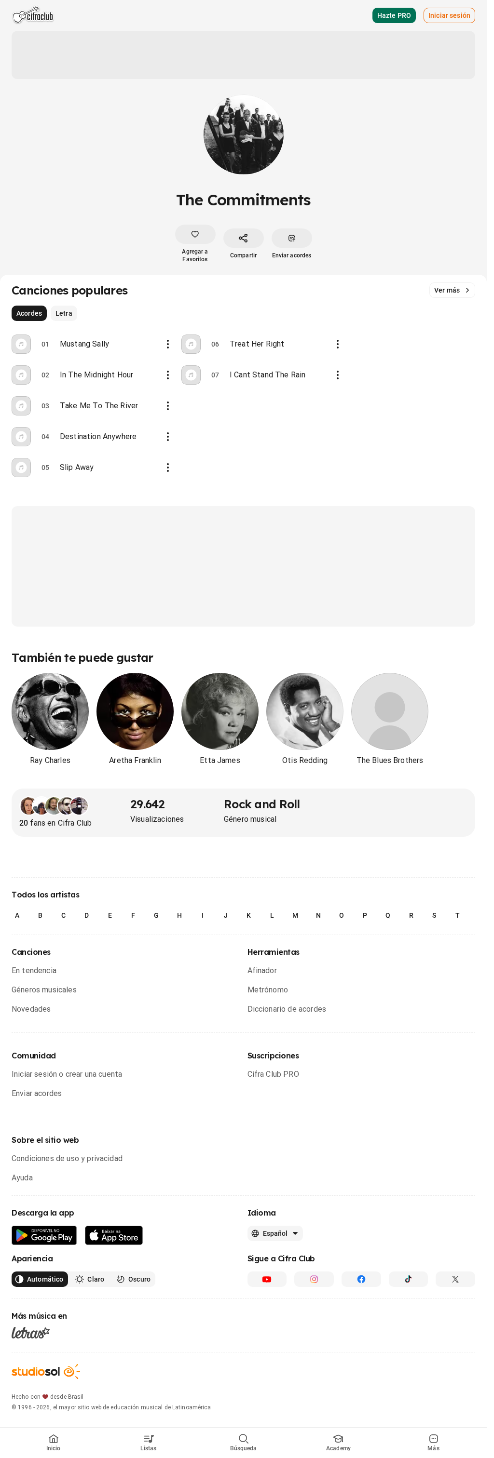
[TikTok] (408, 1279)
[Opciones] (168, 344)
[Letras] (31, 1332)
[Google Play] (44, 1235)
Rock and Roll (262, 804)
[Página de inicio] (33, 15)
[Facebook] (361, 1279)
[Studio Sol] (46, 1371)
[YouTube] (267, 1279)
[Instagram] (314, 1279)
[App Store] (114, 1235)
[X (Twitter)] (455, 1279)
